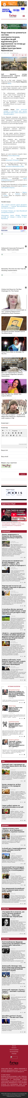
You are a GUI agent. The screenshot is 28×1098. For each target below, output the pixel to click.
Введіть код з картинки (9, 463)
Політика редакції (14, 1049)
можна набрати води (13, 155)
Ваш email (4, 456)
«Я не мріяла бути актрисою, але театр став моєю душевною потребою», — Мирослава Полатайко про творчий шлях (13, 914)
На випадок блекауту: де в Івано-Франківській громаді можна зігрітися (14, 211)
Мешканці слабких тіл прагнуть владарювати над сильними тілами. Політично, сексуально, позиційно (17, 694)
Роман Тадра (12, 706)
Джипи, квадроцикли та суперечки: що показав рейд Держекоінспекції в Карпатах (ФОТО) (12, 536)
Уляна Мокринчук (14, 53)
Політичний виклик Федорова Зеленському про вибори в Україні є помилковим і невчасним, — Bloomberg (14, 944)
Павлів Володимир (14, 721)
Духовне (5, 825)
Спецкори (14, 1053)
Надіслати (23, 474)
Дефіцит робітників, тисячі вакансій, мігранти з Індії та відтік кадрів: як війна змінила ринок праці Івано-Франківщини (14, 662)
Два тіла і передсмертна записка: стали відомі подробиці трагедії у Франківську (12, 374)
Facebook (17, 194)
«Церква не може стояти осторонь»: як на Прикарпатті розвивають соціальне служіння (13, 830)
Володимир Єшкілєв (14, 690)
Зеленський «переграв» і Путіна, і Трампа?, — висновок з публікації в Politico (13, 991)
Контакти (14, 1047)
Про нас (14, 1045)
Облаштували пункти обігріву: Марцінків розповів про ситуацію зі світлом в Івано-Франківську (14, 217)
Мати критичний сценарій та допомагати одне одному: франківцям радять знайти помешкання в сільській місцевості (15, 112)
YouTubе (5, 195)
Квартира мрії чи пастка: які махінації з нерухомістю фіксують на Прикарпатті (14, 587)
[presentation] (3, 431)
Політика (5, 939)
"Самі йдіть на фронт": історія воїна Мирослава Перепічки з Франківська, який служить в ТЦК (13, 416)
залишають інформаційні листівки (15, 166)
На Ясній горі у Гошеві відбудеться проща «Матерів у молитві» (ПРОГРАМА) (14, 849)
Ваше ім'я (4, 450)
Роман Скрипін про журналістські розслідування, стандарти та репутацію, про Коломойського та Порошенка (13, 524)
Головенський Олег (14, 739)
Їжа (3, 761)
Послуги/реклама (14, 1051)
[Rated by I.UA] (14, 1057)
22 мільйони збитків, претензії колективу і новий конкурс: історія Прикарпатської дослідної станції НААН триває (14, 611)
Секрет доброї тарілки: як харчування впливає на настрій (12, 806)
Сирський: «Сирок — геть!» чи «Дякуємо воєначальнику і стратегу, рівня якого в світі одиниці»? (16, 744)
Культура (5, 909)
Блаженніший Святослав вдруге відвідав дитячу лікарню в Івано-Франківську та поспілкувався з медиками (13, 869)
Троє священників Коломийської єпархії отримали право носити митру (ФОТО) (13, 889)
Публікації (6, 531)
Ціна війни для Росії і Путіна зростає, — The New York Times (12, 1016)
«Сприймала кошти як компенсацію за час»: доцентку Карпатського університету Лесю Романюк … (13, 311)
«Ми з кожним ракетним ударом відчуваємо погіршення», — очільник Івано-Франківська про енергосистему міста (14, 206)
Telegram (24, 192)
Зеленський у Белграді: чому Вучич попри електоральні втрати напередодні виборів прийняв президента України (13, 968)
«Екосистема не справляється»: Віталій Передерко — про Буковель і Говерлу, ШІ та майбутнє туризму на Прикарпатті (14, 563)
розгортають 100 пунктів (12, 160)
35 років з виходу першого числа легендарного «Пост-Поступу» (16, 725)
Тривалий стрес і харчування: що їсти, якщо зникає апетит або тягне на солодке (14, 766)
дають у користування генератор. (14, 186)
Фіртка (9, 83)
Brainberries (14, 252)
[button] (3, 430)
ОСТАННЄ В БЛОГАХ (14, 686)
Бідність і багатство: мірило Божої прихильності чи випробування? (16, 709)
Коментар (4, 428)
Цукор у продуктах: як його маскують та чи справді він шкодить (11, 785)
